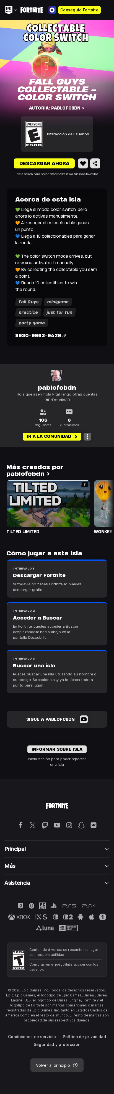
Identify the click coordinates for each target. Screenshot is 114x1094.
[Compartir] (95, 163)
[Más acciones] (87, 437)
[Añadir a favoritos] (83, 163)
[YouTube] (84, 719)
